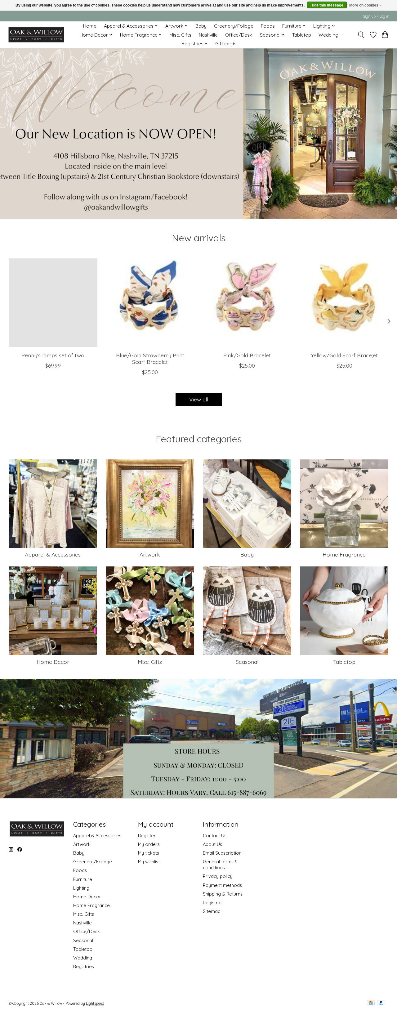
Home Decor (53, 661)
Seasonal (247, 661)
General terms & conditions (220, 864)
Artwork (150, 554)
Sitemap (212, 911)
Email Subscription (222, 853)
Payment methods (222, 885)
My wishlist (149, 862)
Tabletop (301, 35)
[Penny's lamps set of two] (53, 302)
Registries (83, 966)
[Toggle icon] (360, 34)
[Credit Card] (371, 1003)
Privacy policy (218, 876)
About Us (212, 844)
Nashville (208, 35)
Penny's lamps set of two (52, 355)
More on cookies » (365, 5)
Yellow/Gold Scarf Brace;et (344, 355)
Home (89, 26)
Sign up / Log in (376, 16)
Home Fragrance (344, 554)
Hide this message (326, 5)
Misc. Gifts (180, 35)
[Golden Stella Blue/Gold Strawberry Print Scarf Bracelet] (150, 302)
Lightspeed (95, 1003)
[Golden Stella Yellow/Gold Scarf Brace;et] (344, 302)
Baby (201, 26)
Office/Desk (238, 35)
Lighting (81, 888)
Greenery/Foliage (233, 26)
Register (147, 835)
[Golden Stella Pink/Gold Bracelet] (247, 302)
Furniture (82, 879)
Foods (268, 26)
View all (198, 399)
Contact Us (214, 835)
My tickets (148, 853)
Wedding (328, 35)
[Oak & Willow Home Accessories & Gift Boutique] (36, 34)
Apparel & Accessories (53, 554)
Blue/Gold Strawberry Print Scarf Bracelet (150, 358)
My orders (149, 844)
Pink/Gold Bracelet (247, 355)
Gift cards (226, 44)
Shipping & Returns (223, 894)
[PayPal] (381, 1003)
